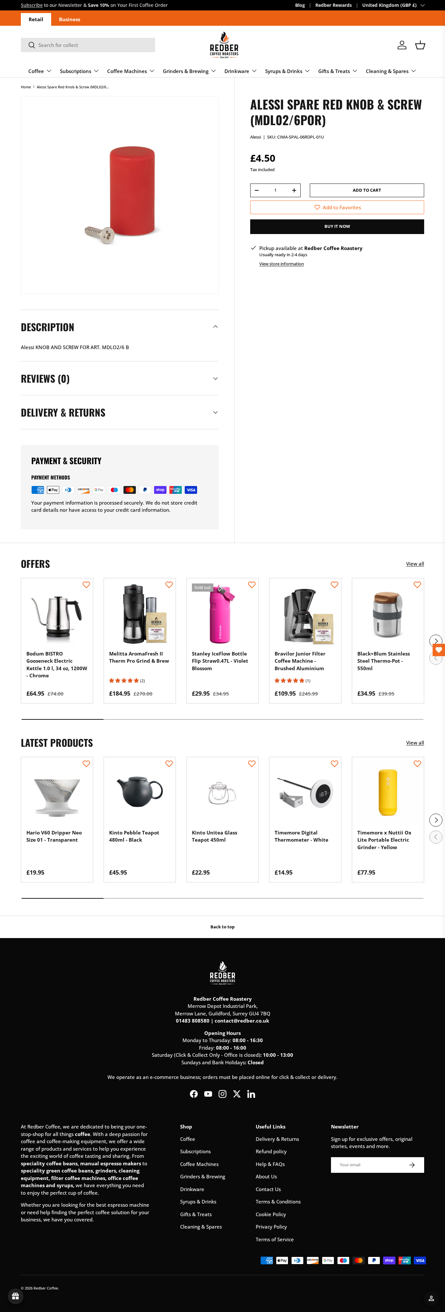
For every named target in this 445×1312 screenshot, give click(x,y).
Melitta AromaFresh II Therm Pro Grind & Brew (139, 657)
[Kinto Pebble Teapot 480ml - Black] (139, 793)
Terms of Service (275, 1239)
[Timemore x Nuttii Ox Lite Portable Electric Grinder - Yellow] (388, 793)
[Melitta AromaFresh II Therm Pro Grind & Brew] (139, 614)
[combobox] (88, 45)
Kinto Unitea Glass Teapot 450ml (214, 836)
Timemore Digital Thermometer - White (301, 836)
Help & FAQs (270, 1164)
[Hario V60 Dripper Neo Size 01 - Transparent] (57, 793)
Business (69, 19)
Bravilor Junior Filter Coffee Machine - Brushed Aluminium (300, 660)
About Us (266, 1176)
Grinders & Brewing (185, 71)
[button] (420, 45)
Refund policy (271, 1151)
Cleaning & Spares (387, 71)
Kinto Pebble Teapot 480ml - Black (134, 836)
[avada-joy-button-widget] (15, 1296)
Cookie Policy (271, 1214)
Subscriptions (75, 71)
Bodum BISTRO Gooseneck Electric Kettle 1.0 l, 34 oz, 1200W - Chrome (56, 664)
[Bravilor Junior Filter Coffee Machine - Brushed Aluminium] (305, 614)
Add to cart (367, 190)
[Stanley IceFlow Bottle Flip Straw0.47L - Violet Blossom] (222, 614)
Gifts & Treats (334, 71)
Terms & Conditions (278, 1201)
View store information (281, 264)
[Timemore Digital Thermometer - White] (305, 793)
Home (26, 87)
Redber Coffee (46, 1288)
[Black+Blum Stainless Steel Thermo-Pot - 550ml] (388, 614)
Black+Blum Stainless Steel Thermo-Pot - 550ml (383, 660)
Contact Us (268, 1189)
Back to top (222, 927)
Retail (36, 19)
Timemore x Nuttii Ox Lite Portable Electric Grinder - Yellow (384, 839)
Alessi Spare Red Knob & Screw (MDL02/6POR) (73, 87)
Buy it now (337, 226)
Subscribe (32, 5)
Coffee (36, 71)
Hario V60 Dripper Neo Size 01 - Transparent (54, 836)
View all (415, 563)
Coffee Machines (127, 71)
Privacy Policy (271, 1226)
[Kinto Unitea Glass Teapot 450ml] (222, 793)
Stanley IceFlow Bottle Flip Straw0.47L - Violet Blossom (220, 660)
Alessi (255, 137)
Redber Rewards (333, 5)
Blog (300, 5)
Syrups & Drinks (283, 71)
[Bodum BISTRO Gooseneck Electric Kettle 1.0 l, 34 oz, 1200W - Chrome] (57, 614)
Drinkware (236, 71)
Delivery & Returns (277, 1139)
